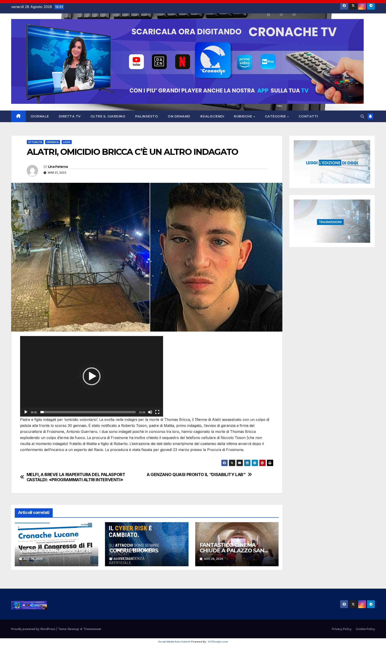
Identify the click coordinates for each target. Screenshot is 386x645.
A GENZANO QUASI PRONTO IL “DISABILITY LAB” (196, 474)
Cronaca (52, 142)
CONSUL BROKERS (133, 550)
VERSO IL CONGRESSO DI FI (54, 550)
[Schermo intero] (157, 412)
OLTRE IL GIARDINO (108, 116)
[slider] (88, 412)
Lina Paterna (58, 167)
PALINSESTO (146, 116)
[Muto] (150, 412)
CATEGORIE (276, 116)
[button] (362, 116)
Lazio (66, 142)
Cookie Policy (365, 629)
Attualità (35, 142)
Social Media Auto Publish (174, 641)
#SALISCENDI (212, 116)
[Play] (26, 412)
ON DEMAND (179, 116)
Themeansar (92, 629)
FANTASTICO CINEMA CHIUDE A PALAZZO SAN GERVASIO (232, 550)
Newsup (73, 629)
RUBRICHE (243, 116)
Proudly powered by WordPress (33, 629)
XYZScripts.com (218, 641)
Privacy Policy (341, 629)
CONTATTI (308, 116)
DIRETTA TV (70, 116)
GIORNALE (40, 116)
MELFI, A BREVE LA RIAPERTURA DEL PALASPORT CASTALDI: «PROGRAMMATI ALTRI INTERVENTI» (76, 477)
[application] (91, 376)
